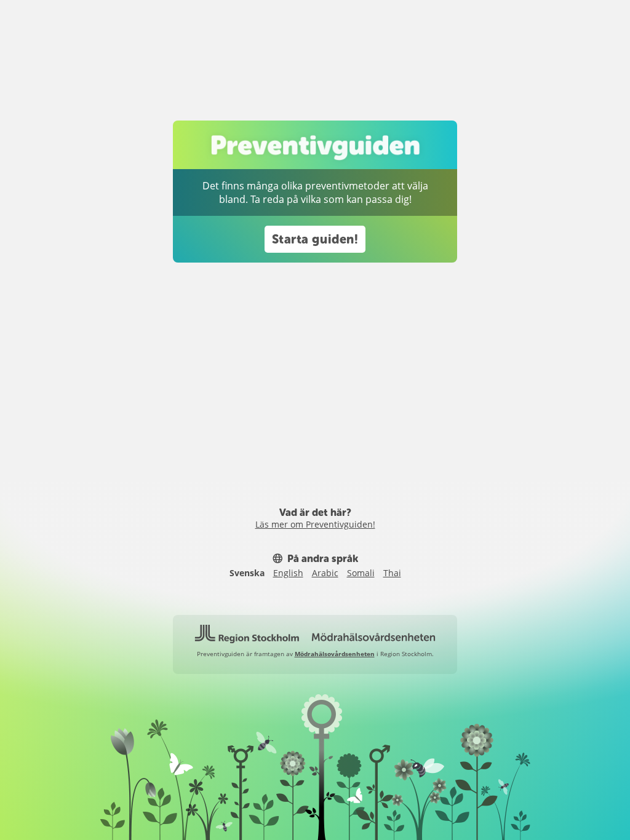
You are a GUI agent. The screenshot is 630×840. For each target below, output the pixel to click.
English (288, 573)
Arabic (325, 573)
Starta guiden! (315, 239)
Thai (392, 573)
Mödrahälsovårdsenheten (335, 653)
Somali (361, 573)
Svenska (247, 573)
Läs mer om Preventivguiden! (315, 524)
